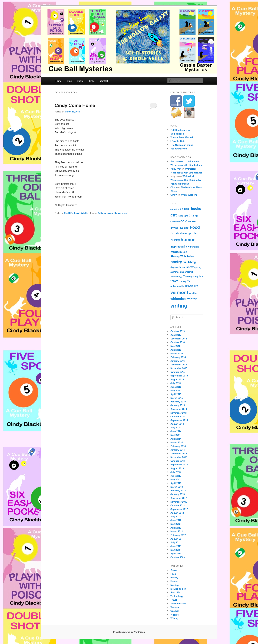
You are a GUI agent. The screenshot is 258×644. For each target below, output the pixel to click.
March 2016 (176, 353)
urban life (191, 286)
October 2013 (177, 460)
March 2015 (176, 397)
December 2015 (178, 364)
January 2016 (177, 360)
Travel (77, 213)
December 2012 (178, 498)
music (183, 252)
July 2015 (175, 383)
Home (58, 80)
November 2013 (178, 457)
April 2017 (175, 334)
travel (175, 280)
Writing (174, 618)
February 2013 (178, 490)
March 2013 (176, 486)
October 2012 (177, 505)
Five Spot (184, 227)
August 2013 (177, 468)
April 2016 (175, 349)
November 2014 (178, 412)
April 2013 (175, 483)
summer (174, 271)
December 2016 (178, 338)
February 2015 (178, 401)
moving (195, 246)
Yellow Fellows (178, 148)
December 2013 (178, 453)
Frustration (178, 233)
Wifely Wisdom (189, 194)
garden (193, 233)
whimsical (178, 298)
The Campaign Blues (181, 144)
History (174, 577)
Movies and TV (178, 588)
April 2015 (175, 394)
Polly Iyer (175, 168)
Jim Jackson (177, 161)
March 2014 (176, 442)
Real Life (68, 213)
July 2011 (175, 542)
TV (188, 281)
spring (197, 267)
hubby (175, 240)
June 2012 (175, 520)
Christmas (175, 221)
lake (188, 246)
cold (183, 220)
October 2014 (177, 416)
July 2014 (175, 427)
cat (105, 213)
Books (80, 80)
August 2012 (177, 512)
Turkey (183, 281)
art (171, 209)
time (201, 276)
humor (188, 239)
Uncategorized (178, 603)
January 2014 (177, 449)
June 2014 (175, 431)
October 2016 (177, 342)
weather (193, 293)
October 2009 (177, 557)
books (196, 208)
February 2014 (178, 446)
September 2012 (179, 509)
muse (174, 251)
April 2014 (175, 438)
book (187, 209)
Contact (104, 80)
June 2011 (175, 546)
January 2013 (177, 494)
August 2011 (177, 538)
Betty (100, 213)
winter (192, 298)
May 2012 (175, 523)
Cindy (173, 187)
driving (174, 227)
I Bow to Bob (177, 141)
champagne (182, 215)
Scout (182, 267)
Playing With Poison (182, 256)
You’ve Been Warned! (182, 137)
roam (111, 213)
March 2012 (176, 531)
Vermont (175, 607)
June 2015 (175, 386)
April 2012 (175, 527)
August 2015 (177, 379)
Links (92, 80)
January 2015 (177, 405)
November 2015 (178, 368)
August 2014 (177, 423)
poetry (176, 261)
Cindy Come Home (75, 105)
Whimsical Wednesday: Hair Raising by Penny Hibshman (185, 180)
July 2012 (175, 516)
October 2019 (177, 331)
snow (190, 267)
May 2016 (175, 346)
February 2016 (178, 357)
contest (192, 221)
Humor (174, 581)
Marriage (175, 585)
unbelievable (177, 286)
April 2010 (175, 553)
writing (178, 305)
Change (193, 215)
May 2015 (175, 390)
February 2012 (178, 535)
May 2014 (175, 434)
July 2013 (175, 472)
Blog (69, 80)
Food (195, 227)
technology (176, 276)
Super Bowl (186, 271)
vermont (179, 292)
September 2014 (179, 420)
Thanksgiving (190, 276)
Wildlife (84, 213)
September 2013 (179, 464)
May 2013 (175, 479)
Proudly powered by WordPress (129, 631)
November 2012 (178, 501)
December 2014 (178, 409)
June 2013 (175, 475)
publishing (189, 262)
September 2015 (179, 375)
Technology (176, 596)
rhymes (174, 267)
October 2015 (177, 371)
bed (175, 209)
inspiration (177, 246)
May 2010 (175, 549)
